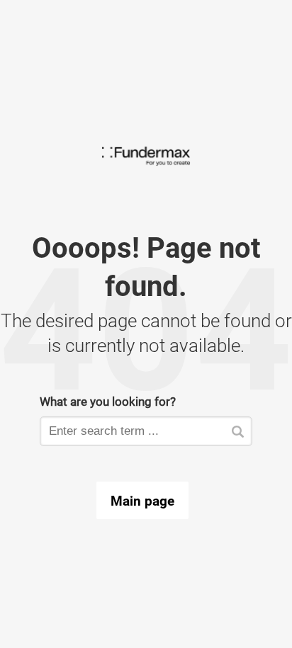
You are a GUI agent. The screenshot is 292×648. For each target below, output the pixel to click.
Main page (142, 500)
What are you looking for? (108, 401)
